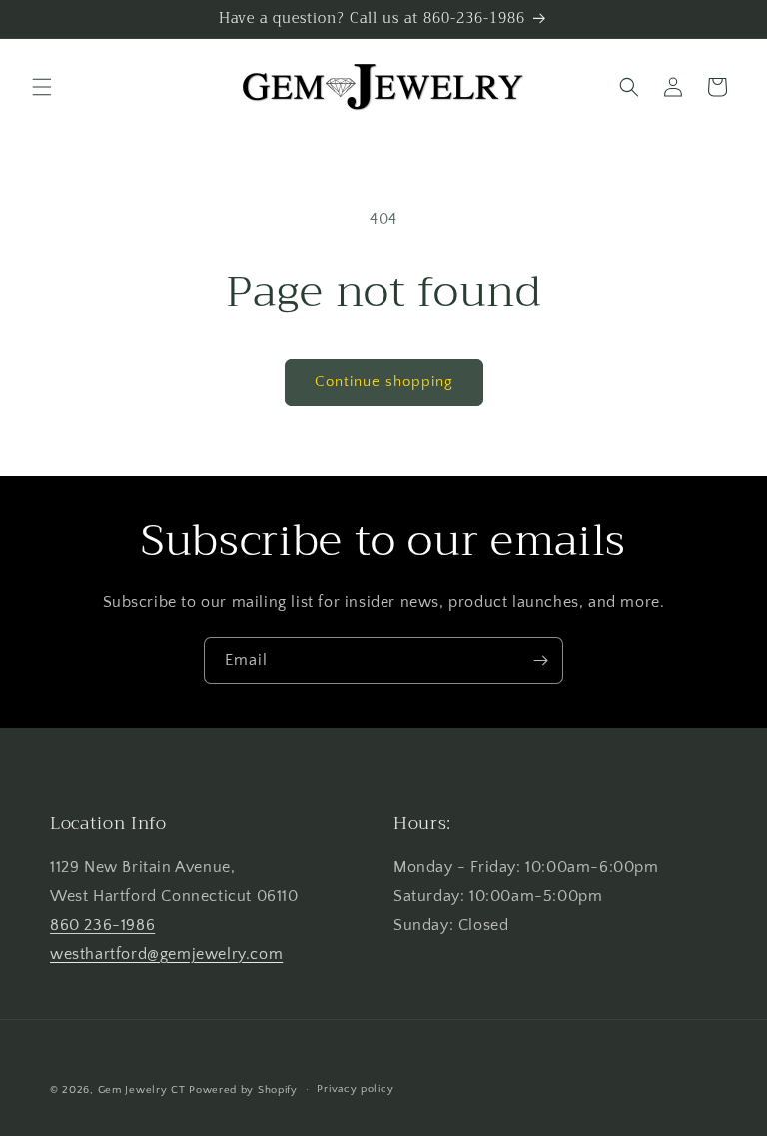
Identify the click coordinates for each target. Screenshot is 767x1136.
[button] (42, 87)
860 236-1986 (102, 925)
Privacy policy (355, 1089)
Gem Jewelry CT (142, 1090)
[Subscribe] (540, 660)
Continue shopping (384, 381)
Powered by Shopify (243, 1090)
